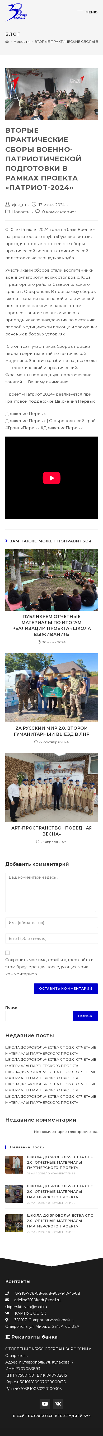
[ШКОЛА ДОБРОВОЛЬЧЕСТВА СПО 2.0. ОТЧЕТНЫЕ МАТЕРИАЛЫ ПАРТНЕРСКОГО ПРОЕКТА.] (14, 1165)
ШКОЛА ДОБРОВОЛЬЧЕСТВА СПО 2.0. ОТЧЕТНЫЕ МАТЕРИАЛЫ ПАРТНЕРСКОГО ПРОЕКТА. (60, 1162)
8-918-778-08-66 (31, 1293)
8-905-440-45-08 (64, 1293)
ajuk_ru (19, 205)
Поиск (11, 1007)
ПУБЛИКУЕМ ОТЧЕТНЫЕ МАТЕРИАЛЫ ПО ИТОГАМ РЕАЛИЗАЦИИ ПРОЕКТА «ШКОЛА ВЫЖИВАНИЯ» (51, 625)
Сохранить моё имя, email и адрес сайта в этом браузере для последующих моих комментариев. (49, 966)
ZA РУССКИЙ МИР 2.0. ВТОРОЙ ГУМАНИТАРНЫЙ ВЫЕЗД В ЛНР (52, 731)
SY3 (87, 1416)
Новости (21, 212)
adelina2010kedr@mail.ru (37, 1300)
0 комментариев (59, 212)
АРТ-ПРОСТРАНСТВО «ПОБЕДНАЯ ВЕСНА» (51, 831)
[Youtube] (45, 1404)
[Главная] (7, 41)
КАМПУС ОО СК (30, 1313)
